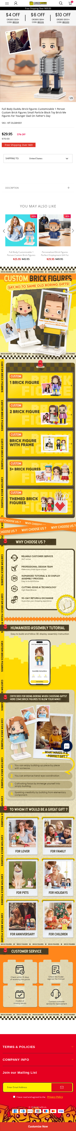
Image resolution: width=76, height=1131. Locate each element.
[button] (3, 237)
